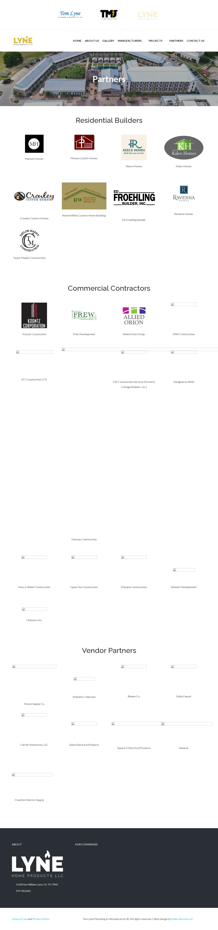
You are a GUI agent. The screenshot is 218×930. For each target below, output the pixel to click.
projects (155, 40)
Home (77, 40)
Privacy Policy (41, 918)
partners (176, 40)
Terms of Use (19, 918)
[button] (131, 41)
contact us (195, 40)
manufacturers (130, 40)
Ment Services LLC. (183, 918)
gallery (108, 40)
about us (92, 40)
